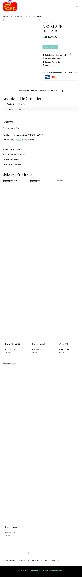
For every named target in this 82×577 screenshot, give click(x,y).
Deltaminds (59, 570)
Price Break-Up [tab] (57, 91)
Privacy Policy (9, 560)
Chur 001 (63, 344)
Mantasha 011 (38, 344)
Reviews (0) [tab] (44, 91)
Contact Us (54, 560)
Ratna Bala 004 (12, 344)
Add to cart (50, 47)
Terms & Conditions (39, 560)
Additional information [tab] (28, 91)
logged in (17, 139)
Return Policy (23, 560)
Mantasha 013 (11, 527)
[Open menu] (76, 6)
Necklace (48, 23)
